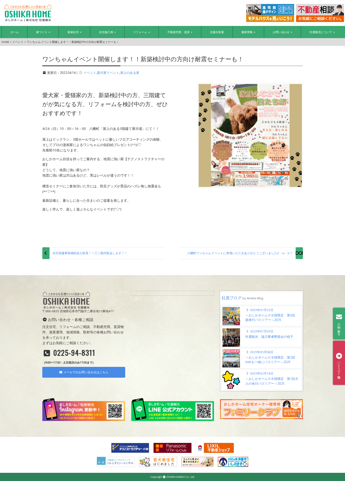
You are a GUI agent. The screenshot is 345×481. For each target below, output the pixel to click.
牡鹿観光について (321, 32)
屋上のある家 (129, 72)
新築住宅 (73, 32)
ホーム (14, 32)
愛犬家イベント (108, 72)
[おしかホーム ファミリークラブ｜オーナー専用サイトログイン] (261, 409)
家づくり (42, 32)
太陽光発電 (217, 32)
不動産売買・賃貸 (178, 32)
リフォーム (140, 32)
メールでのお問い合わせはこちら (85, 372)
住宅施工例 (106, 32)
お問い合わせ (281, 32)
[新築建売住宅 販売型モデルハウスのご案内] (270, 13)
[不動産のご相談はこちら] (320, 13)
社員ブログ (242, 297)
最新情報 (247, 32)
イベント (89, 72)
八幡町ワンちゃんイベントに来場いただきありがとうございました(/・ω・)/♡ (240, 253)
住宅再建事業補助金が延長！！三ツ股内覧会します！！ (90, 253)
